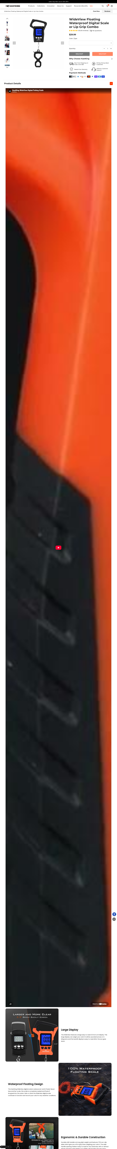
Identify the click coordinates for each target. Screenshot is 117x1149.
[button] (73, 30)
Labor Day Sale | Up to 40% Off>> (59, 1)
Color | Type (73, 38)
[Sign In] (112, 6)
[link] (32, 6)
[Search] (103, 6)
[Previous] (14, 43)
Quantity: (72, 48)
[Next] (62, 43)
